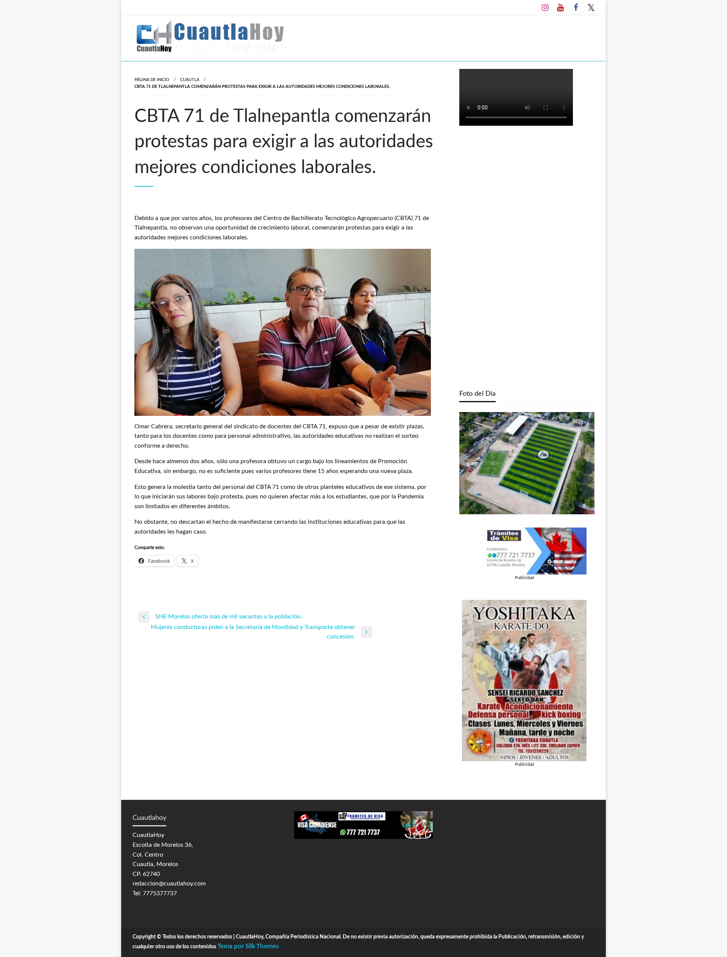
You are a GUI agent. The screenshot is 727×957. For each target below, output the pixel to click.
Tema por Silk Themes (248, 946)
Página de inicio (151, 80)
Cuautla (189, 80)
